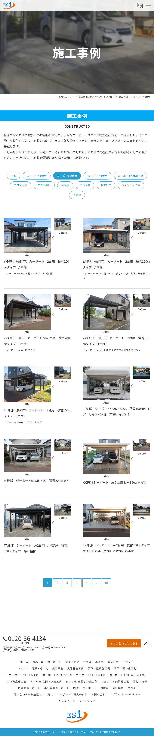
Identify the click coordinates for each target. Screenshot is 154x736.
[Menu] (148, 5)
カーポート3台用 (97, 175)
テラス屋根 (20, 185)
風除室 (65, 185)
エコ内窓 (85, 185)
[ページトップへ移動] (147, 643)
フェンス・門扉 (131, 185)
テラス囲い (44, 185)
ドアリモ (106, 185)
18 (106, 583)
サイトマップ (87, 701)
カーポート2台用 (67, 175)
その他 (77, 195)
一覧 (13, 175)
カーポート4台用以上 (130, 175)
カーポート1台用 (37, 175)
